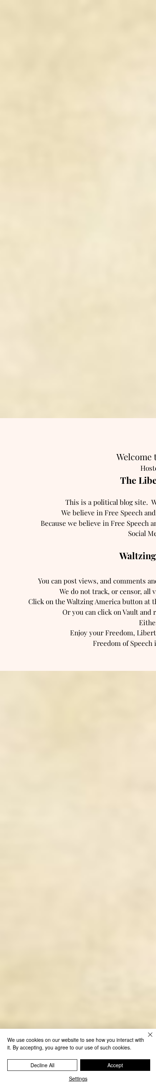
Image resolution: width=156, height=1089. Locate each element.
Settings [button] (78, 1078)
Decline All (42, 1065)
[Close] (146, 1039)
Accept (115, 1065)
